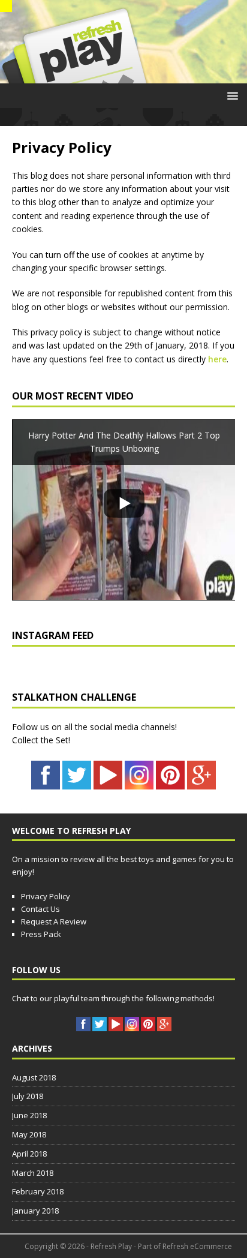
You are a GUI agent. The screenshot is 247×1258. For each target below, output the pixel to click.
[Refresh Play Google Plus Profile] (201, 782)
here (217, 359)
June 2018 (29, 1115)
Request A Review (53, 921)
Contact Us (40, 908)
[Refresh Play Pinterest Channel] (170, 782)
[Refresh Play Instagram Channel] (139, 782)
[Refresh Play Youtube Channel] (108, 782)
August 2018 (34, 1077)
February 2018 (38, 1191)
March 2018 (32, 1172)
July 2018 (27, 1096)
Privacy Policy (45, 896)
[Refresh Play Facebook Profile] (45, 782)
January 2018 (35, 1210)
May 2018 (29, 1134)
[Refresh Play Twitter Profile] (76, 782)
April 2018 (29, 1153)
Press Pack (41, 934)
